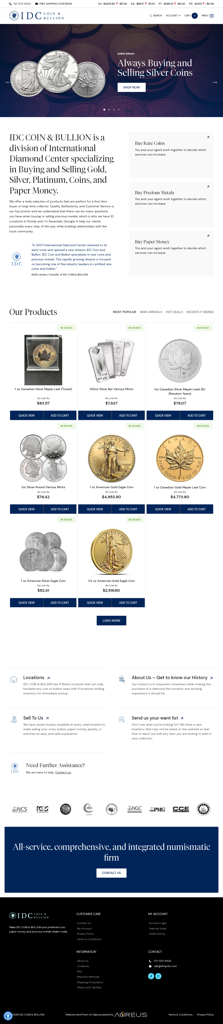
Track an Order (157, 928)
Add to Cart (60, 415)
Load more (111, 621)
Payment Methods (88, 976)
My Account (84, 928)
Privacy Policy (85, 933)
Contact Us (111, 873)
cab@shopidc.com (165, 966)
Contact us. (63, 772)
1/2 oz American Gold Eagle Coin (111, 581)
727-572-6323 (22, 3)
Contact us (84, 923)
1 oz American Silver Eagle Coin (43, 581)
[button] (104, 110)
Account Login (158, 923)
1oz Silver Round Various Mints (43, 487)
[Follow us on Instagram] (158, 976)
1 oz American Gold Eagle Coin (111, 487)
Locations (83, 966)
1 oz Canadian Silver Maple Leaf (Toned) (43, 389)
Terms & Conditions (89, 939)
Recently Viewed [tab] (200, 312)
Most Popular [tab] (124, 312)
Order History (157, 933)
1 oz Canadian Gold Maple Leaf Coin (180, 487)
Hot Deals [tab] (174, 312)
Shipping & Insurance (90, 982)
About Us (82, 960)
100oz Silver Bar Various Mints (111, 389)
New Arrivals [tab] (151, 312)
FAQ (79, 971)
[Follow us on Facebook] (151, 976)
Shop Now (131, 87)
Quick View (27, 415)
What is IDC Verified (89, 987)
